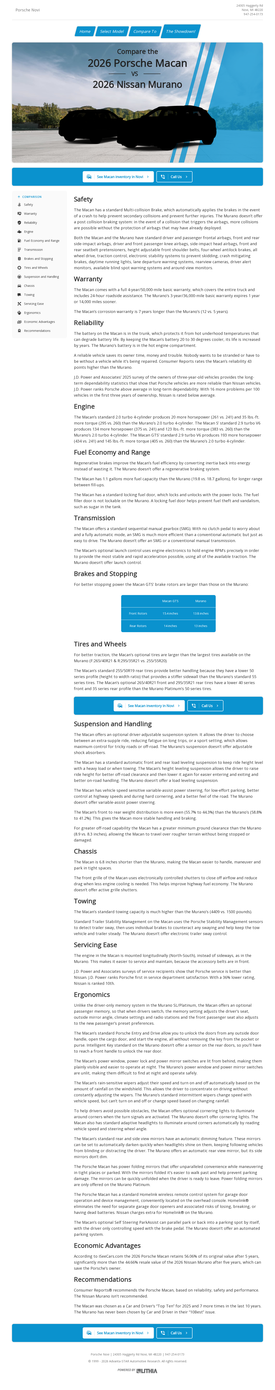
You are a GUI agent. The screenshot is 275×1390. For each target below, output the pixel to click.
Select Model (112, 31)
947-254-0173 (253, 14)
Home (85, 31)
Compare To (145, 31)
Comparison (32, 197)
